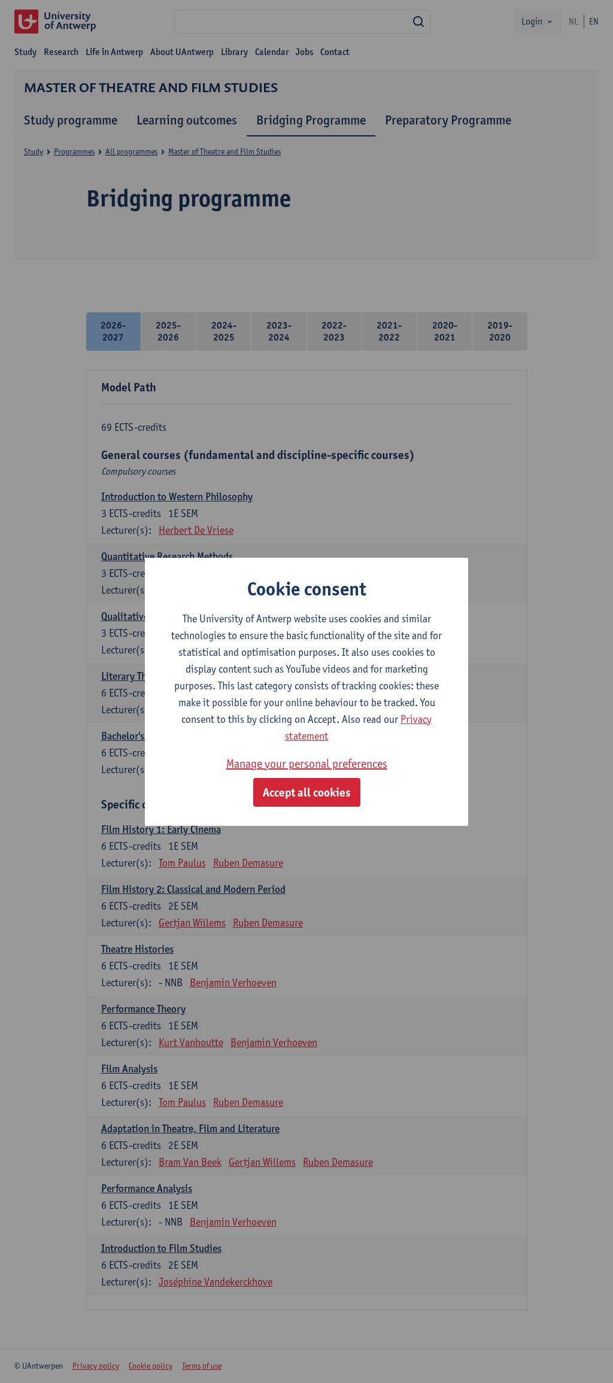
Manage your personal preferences (306, 763)
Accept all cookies (307, 792)
